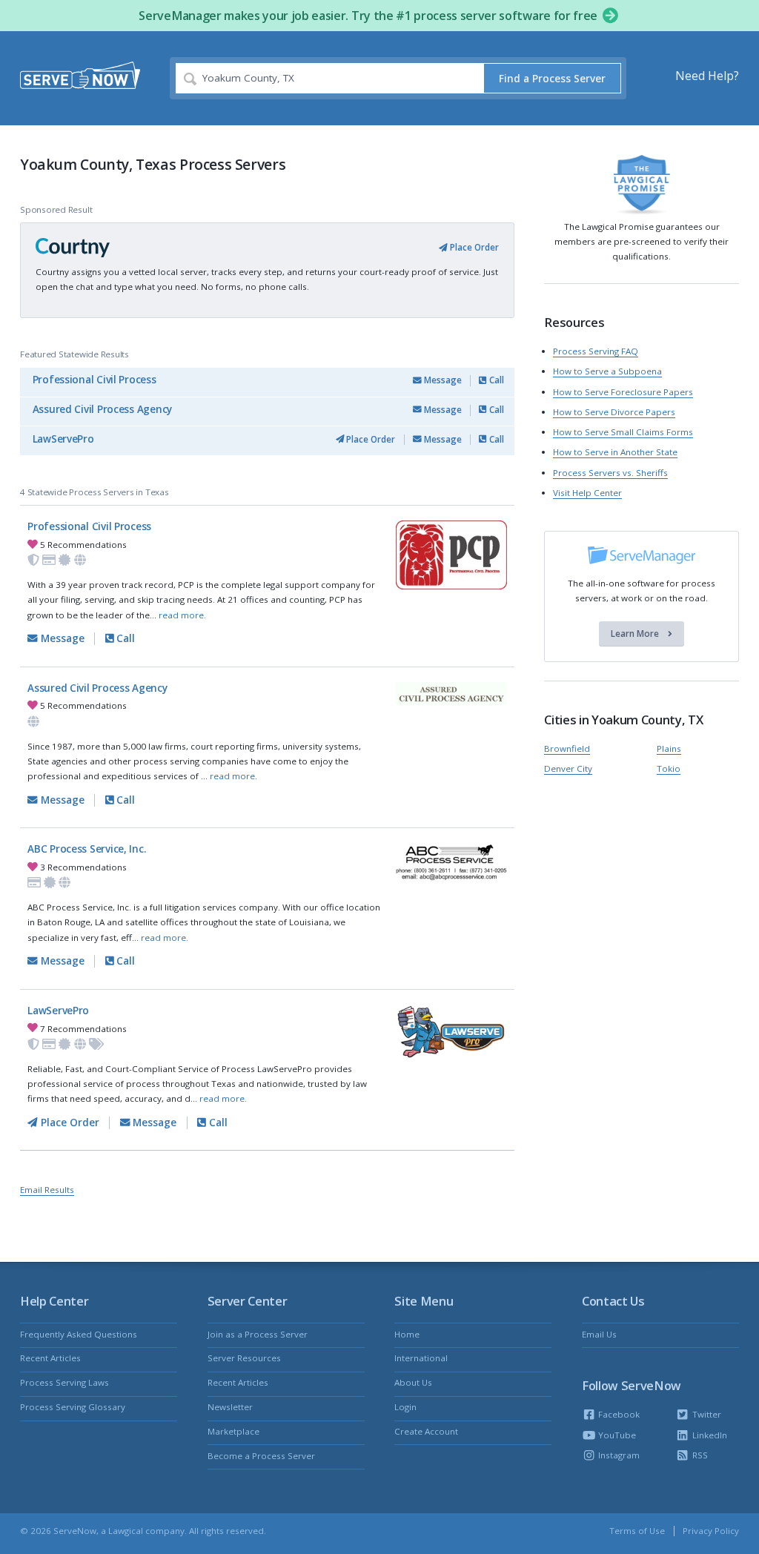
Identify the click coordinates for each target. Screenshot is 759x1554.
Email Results (47, 1189)
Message (442, 380)
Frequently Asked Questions (78, 1334)
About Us (413, 1382)
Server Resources (244, 1357)
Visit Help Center (587, 492)
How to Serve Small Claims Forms (623, 431)
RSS (698, 1455)
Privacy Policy (711, 1530)
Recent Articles (50, 1357)
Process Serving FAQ (595, 351)
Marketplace (233, 1431)
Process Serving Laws (64, 1382)
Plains (669, 748)
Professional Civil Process (94, 379)
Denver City (568, 768)
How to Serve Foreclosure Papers (623, 391)
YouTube (616, 1435)
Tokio (668, 768)
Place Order (473, 247)
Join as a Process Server (258, 1334)
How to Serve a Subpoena (607, 371)
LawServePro (63, 439)
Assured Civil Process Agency (102, 409)
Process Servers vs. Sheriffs (610, 472)
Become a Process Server (261, 1455)
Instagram (618, 1455)
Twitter (705, 1414)
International (421, 1357)
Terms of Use (637, 1530)
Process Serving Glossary (72, 1406)
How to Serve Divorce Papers (614, 411)
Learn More (636, 633)
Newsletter (230, 1406)
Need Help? (707, 75)
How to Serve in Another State (615, 451)
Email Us (599, 1334)
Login (405, 1406)
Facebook (618, 1414)
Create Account (426, 1431)
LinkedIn (708, 1435)
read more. (182, 615)
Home (407, 1334)
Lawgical (125, 1530)
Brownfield (567, 748)
